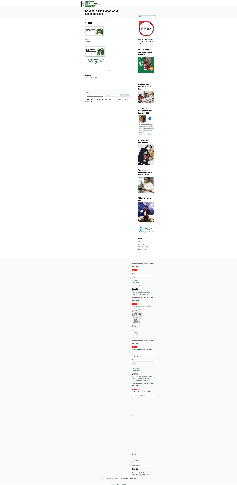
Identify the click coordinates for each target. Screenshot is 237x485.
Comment (88, 75)
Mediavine (133, 478)
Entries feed (141, 244)
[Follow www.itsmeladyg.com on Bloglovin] (137, 322)
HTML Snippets (113, 484)
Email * (107, 93)
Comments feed (143, 246)
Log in (140, 241)
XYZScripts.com (123, 484)
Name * (89, 93)
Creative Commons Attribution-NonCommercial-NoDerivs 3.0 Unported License (142, 292)
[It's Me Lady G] (92, 3)
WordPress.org (142, 249)
